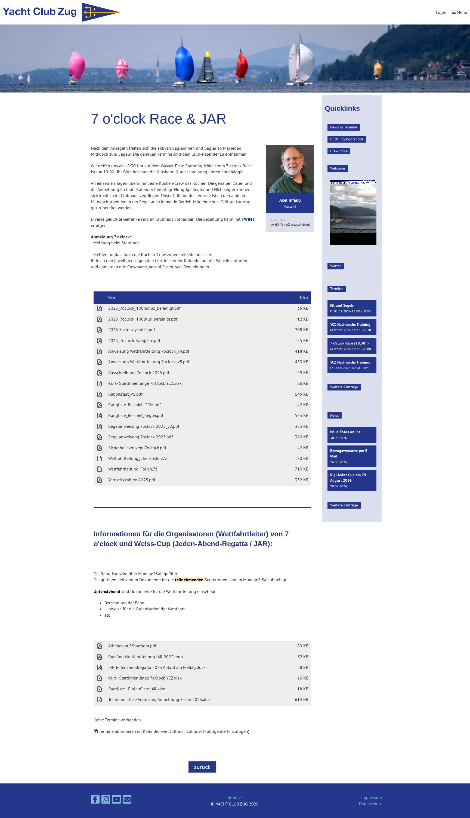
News (334, 415)
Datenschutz (370, 803)
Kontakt (235, 797)
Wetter (335, 265)
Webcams (337, 168)
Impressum (371, 797)
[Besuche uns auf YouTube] (116, 800)
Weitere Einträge (344, 387)
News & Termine (343, 127)
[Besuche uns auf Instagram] (105, 800)
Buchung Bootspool (346, 139)
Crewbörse (339, 151)
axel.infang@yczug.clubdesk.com (294, 224)
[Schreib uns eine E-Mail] (127, 800)
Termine (336, 288)
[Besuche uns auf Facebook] (95, 800)
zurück (202, 767)
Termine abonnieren (117, 731)
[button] (351, 308)
